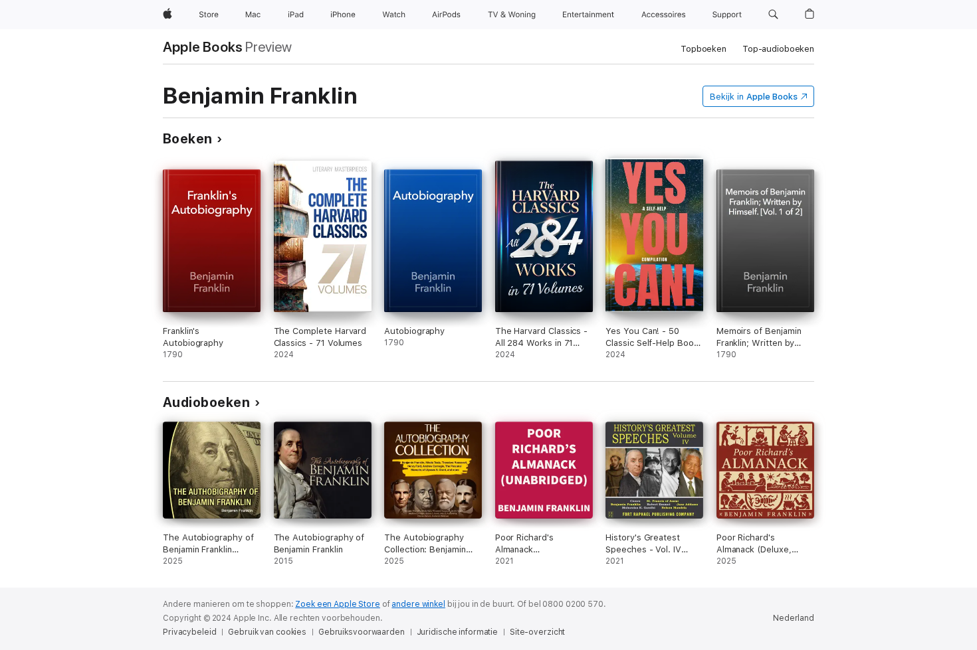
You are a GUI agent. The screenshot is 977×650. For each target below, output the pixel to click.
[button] (773, 14)
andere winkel (418, 604)
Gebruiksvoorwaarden (361, 632)
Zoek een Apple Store (337, 604)
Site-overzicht (537, 632)
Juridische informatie (457, 632)
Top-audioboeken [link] (778, 49)
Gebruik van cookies (267, 632)
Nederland (793, 618)
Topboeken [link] (703, 49)
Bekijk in (754, 97)
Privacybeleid (189, 632)
